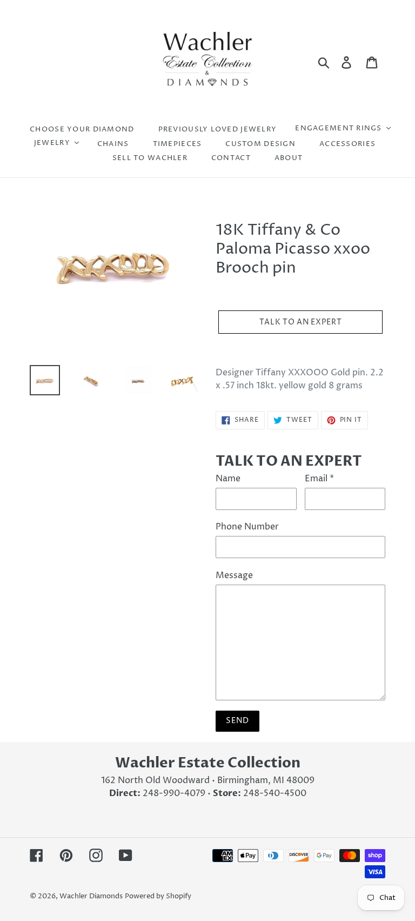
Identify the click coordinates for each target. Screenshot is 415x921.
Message (234, 575)
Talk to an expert (300, 322)
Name (228, 479)
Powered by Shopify (158, 896)
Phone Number (247, 527)
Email (319, 479)
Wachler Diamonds (91, 896)
